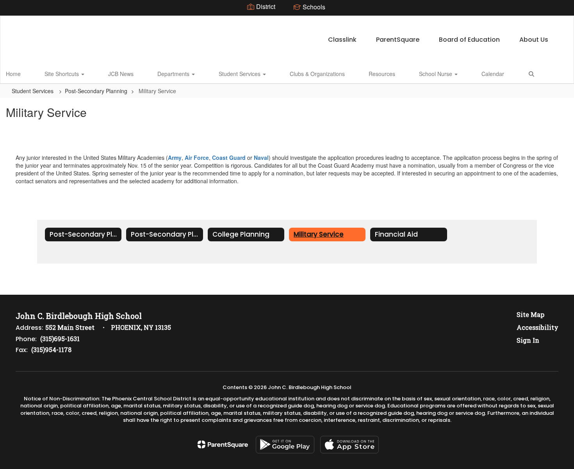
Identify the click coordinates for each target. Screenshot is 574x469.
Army (175, 157)
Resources (382, 74)
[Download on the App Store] (349, 444)
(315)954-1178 (51, 349)
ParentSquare (397, 39)
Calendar (492, 74)
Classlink (342, 39)
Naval (261, 157)
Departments (174, 74)
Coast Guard (229, 157)
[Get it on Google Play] (285, 444)
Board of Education (469, 39)
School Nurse (436, 74)
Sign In (528, 340)
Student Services (240, 74)
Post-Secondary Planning (96, 91)
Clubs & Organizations (317, 74)
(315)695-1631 (60, 338)
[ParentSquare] (223, 444)
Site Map (530, 314)
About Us (533, 39)
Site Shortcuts (62, 74)
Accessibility (537, 327)
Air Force (197, 157)
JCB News (121, 74)
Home (13, 74)
